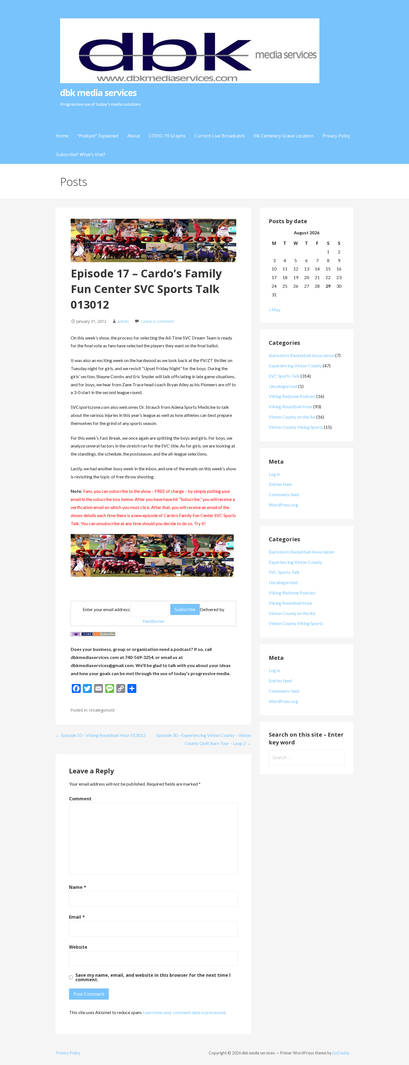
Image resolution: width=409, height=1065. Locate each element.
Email (77, 917)
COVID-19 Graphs (167, 136)
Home (62, 136)
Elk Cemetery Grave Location (284, 136)
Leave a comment (157, 321)
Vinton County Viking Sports (296, 427)
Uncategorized (283, 386)
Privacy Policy (336, 136)
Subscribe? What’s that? (80, 154)
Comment (80, 799)
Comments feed (284, 494)
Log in (274, 474)
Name (77, 887)
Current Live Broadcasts (219, 136)
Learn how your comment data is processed (184, 1012)
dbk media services (98, 93)
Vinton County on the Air (292, 416)
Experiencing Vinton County (295, 365)
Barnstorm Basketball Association (301, 355)
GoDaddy (340, 1053)
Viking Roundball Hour (290, 406)
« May (274, 309)
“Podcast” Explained (97, 136)
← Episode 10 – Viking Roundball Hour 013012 (101, 735)
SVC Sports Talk (284, 375)
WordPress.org (283, 504)
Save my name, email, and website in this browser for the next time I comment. (153, 977)
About (133, 136)
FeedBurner (153, 621)
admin (123, 321)
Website (78, 947)
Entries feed (280, 484)
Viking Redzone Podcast (292, 396)
